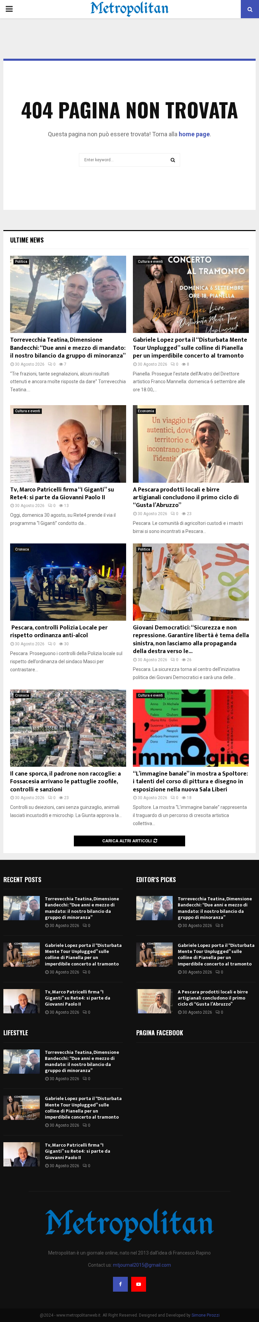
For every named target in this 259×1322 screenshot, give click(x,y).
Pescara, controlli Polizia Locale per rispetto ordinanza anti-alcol (59, 632)
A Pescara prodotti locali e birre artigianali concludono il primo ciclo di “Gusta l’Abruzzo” (186, 498)
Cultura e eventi (150, 261)
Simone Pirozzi (206, 1315)
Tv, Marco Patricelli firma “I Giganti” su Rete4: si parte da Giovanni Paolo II (62, 494)
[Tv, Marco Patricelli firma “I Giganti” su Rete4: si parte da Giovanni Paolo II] (68, 443)
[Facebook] (120, 1284)
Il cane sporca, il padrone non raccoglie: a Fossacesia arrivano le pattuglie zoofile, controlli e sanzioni (65, 782)
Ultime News (27, 239)
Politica (21, 261)
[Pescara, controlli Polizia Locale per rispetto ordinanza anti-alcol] (68, 582)
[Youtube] (138, 1284)
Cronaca (22, 549)
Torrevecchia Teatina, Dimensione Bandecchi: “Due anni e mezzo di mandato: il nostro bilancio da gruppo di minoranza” (68, 348)
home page (194, 134)
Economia (146, 411)
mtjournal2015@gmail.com (142, 1265)
